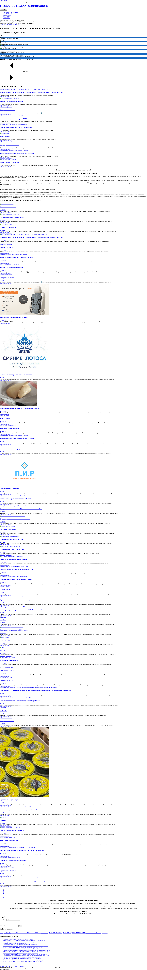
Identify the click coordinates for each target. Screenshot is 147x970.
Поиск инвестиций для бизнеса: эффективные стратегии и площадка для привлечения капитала (28, 959)
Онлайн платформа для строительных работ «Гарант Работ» (20, 810)
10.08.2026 (3, 280)
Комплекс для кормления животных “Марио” (15, 499)
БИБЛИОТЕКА (7, 15)
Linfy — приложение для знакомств (12, 830)
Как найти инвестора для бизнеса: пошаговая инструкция (18, 939)
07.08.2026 (3, 411)
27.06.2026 (3, 663)
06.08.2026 (3, 421)
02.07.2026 (3, 643)
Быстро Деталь (5, 589)
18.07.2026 (3, 592)
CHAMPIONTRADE (7, 680)
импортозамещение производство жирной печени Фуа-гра (19, 408)
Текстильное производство (9, 840)
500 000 (46, 933)
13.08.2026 (3, 270)
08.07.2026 (3, 623)
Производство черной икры (9, 800)
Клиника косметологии (8, 207)
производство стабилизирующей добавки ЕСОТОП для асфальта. (22, 850)
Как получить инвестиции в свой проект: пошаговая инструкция (20, 941)
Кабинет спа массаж (6, 247)
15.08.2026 (3, 260)
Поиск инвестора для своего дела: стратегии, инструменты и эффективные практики (25, 946)
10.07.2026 (3, 602)
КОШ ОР (3, 820)
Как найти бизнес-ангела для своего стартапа (15, 943)
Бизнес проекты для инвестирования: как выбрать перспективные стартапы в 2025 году (26, 955)
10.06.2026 (3, 843)
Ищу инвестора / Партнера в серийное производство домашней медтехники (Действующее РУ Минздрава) (35, 690)
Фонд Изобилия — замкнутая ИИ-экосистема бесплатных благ (21, 509)
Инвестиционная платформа (9, 162)
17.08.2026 (3, 250)
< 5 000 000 (15, 933)
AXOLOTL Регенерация (8, 227)
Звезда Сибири (5, 136)
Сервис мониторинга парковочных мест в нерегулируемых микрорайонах (25, 881)
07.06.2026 (3, 873)
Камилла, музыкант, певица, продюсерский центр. (17, 257)
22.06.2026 (3, 683)
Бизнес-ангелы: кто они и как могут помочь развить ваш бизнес (20, 944)
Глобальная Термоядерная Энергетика (13, 860)
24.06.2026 (3, 673)
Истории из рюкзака (7, 721)
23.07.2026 (3, 552)
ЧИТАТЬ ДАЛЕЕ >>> (5, 96)
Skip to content (3, 0)
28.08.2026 (3, 220)
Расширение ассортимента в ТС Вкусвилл (14, 630)
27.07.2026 (3, 542)
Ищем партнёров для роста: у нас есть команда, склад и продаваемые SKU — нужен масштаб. (31, 92)
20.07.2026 (3, 582)
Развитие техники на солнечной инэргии (13, 559)
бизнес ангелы (55, 932)
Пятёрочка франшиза (7, 110)
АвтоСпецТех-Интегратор (8, 529)
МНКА (2, 650)
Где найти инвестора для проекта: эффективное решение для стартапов (21, 957)
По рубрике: (3, 919)
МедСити (3, 620)
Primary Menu (4, 9)
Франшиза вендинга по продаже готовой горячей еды (18, 600)
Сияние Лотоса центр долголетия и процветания (16, 127)
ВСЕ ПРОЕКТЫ (7, 13)
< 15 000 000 (25, 933)
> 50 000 (1, 933)
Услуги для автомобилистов (9, 145)
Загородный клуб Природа (9, 660)
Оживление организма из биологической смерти (16, 579)
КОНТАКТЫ (6, 18)
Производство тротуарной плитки (11, 539)
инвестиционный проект (93, 933)
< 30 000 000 (35, 933)
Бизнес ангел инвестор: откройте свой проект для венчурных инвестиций (22, 947)
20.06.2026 (3, 693)
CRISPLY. (3, 711)
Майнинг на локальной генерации (11, 101)
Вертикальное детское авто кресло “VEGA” (14, 119)
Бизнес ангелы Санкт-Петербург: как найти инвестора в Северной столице (22, 948)
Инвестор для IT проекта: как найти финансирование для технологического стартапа (25, 951)
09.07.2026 (3, 612)
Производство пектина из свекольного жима (15, 519)
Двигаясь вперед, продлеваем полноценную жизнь (17, 569)
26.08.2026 (3, 230)
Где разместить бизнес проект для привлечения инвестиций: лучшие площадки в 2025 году (27, 950)
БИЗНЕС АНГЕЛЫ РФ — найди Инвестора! (12, 966)
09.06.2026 (3, 853)
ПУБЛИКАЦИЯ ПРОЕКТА (10, 12)
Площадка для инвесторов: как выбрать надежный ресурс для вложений (22, 958)
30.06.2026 (3, 653)
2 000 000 (43, 933)
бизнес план (80, 932)
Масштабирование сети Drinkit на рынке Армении (17, 153)
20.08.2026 (3, 240)
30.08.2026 (3, 210)
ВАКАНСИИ (6, 16)
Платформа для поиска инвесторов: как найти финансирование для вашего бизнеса (25, 954)
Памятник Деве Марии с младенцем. (12, 549)
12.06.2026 (3, 833)
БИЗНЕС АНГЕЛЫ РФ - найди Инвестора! (24, 5)
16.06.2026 (3, 713)
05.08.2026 (3, 441)
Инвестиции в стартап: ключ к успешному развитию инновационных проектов (24, 940)
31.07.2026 (3, 491)
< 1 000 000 (7, 933)
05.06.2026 (3, 883)
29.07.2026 (3, 501)
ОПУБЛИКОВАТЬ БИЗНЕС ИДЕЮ (9, 24)
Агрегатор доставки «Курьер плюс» (12, 217)
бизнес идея (68, 932)
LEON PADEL (5, 640)
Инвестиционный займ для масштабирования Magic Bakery (20, 700)
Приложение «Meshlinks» (8, 871)
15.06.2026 (3, 812)
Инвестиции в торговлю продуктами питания (15, 449)
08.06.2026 (3, 863)
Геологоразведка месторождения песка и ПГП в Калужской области (22, 610)
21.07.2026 (3, 572)
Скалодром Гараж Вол (7, 670)
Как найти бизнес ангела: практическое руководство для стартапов (20, 953)
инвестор (105, 933)
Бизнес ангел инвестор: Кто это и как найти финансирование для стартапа (22, 961)
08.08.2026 (3, 377)
